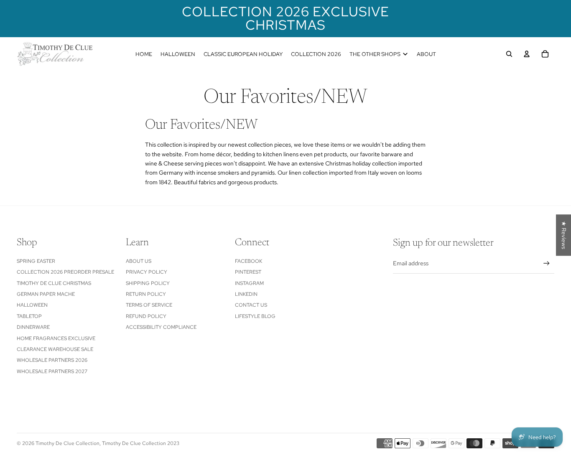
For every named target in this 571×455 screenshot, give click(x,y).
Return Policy (146, 294)
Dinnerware (33, 327)
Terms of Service (149, 305)
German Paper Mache (46, 294)
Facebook (248, 261)
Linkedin (246, 294)
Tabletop (29, 316)
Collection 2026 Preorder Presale (65, 272)
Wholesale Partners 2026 (52, 360)
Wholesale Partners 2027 (52, 371)
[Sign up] (546, 263)
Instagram (249, 283)
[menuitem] (143, 54)
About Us (138, 261)
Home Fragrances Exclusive (56, 338)
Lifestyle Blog (255, 316)
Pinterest (248, 272)
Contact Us (251, 305)
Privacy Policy (146, 272)
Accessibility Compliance (161, 327)
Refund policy (146, 316)
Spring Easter (36, 261)
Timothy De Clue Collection (67, 443)
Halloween (32, 305)
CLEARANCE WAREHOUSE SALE (55, 349)
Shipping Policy (148, 283)
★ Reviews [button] (564, 235)
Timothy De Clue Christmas (54, 283)
